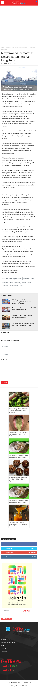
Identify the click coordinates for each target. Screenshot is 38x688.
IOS (31, 682)
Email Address (5, 351)
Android (26, 682)
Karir (2, 645)
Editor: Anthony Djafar (10, 272)
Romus (5, 63)
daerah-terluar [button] (26, 282)
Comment (4, 359)
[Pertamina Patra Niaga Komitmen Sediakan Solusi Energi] (6, 317)
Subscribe (32, 552)
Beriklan (3, 648)
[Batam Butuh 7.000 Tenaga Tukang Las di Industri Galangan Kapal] (6, 326)
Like (34, 544)
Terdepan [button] (5, 285)
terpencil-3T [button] (14, 285)
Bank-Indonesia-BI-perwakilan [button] (11, 278)
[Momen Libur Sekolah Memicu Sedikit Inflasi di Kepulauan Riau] (6, 309)
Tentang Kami (5, 639)
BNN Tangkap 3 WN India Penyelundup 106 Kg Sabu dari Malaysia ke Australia (21, 302)
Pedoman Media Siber (8, 642)
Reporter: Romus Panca (10, 270)
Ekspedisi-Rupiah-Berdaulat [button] (11, 282)
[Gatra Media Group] (11, 661)
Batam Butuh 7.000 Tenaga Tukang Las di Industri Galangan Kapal (23, 324)
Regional (8, 47)
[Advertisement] (19, 26)
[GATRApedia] (10, 666)
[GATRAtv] (10, 670)
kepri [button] (21, 285)
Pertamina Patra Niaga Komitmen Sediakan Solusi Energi (22, 316)
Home (2, 47)
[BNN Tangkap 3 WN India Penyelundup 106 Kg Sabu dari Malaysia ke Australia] (6, 301)
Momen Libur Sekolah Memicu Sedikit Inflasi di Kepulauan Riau (24, 309)
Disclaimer (4, 652)
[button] (36, 2)
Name (2, 343)
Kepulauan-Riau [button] (28, 278)
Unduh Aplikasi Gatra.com (13, 682)
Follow (33, 548)
